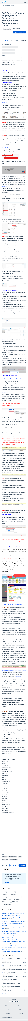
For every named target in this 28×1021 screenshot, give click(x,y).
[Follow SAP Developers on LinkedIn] (17, 1001)
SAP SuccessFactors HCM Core (8, 52)
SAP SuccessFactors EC (17, 60)
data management (13, 856)
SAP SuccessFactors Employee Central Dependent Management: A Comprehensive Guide (13, 19)
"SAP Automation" (17, 899)
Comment (7, 882)
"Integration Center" (20, 892)
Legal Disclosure (21, 1009)
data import (4, 856)
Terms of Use (21, 1005)
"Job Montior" (5, 894)
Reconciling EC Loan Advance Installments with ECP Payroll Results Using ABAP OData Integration (13, 923)
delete (20, 856)
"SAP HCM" (14, 901)
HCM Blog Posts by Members (8, 5)
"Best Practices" (10, 892)
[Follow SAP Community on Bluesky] (12, 1001)
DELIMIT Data (5, 859)
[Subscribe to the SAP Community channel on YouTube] (15, 1001)
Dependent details (13, 859)
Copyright (7, 1009)
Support (21, 1013)
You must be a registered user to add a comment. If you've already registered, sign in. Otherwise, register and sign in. (13, 877)
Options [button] (13, 35)
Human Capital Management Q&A (11, 935)
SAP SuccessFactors (6, 60)
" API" (3, 892)
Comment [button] (22, 865)
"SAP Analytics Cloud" (6, 899)
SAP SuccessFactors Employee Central (10, 47)
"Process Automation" (14, 894)
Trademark (7, 1013)
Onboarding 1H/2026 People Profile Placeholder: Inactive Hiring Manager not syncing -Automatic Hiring (14, 947)
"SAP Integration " (5, 904)
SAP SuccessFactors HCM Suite (8, 50)
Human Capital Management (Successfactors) (12, 57)
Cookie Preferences (7, 1017)
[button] (3, 40)
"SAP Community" (5, 901)
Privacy (7, 1005)
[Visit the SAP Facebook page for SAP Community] (10, 1001)
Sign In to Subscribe (19, 32)
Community (10, 2)
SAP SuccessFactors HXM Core (8, 64)
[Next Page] (15, 906)
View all (4, 993)
